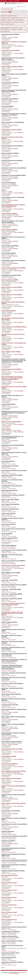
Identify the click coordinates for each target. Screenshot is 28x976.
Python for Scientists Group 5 (9, 912)
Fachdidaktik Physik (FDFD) (9, 756)
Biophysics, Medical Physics (7, 20)
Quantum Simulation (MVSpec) (10, 229)
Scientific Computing (9, 24)
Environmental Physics (6, 22)
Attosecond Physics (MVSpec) (9, 213)
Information (16, 1)
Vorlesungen (6, 7)
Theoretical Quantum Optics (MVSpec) (11, 369)
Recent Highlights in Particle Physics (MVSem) (14, 771)
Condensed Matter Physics (19, 20)
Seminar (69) (13, 29)
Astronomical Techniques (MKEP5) (11, 50)
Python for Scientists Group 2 (9, 919)
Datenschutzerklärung (14, 973)
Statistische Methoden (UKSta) (9, 875)
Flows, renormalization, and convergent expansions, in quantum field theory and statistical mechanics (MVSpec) (12, 378)
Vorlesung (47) (14, 28)
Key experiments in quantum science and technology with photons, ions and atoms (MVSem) (12, 613)
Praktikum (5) (20, 29)
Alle (2, 11)
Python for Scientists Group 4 (9, 882)
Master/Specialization (6, 17)
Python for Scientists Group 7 (9, 905)
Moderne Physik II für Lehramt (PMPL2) (12, 287)
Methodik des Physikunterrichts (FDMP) (12, 749)
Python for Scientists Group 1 (9, 897)
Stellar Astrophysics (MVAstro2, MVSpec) (12, 66)
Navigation (4, 1)
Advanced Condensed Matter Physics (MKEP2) (14, 268)
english (22, 6)
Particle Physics (15, 22)
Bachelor (6, 11)
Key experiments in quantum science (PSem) (13, 565)
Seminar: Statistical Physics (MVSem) (11, 778)
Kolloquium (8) (6, 31)
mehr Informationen (6, 39)
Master (10, 11)
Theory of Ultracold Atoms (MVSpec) (11, 351)
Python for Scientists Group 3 (9, 890)
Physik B (4, 190)
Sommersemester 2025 (12, 7)
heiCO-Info (5, 37)
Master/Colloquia (14, 17)
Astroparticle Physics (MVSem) (10, 763)
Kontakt (24, 6)
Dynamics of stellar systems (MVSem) (11, 421)
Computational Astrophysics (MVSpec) (12, 129)
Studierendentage (6, 429)
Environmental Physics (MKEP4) (10, 280)
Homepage (4, 45)
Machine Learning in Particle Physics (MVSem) (14, 803)
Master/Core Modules (12, 15)
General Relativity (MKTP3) (9, 310)
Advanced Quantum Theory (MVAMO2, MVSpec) (14, 327)
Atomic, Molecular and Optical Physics (15, 19)
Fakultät (2, 7)
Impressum (23, 972)
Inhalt (10, 1)
